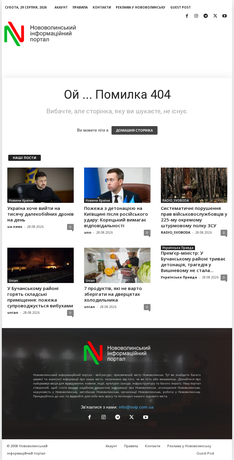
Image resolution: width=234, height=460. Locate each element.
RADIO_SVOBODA (175, 200)
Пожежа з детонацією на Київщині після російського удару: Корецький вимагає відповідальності (116, 216)
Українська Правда (177, 248)
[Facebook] (186, 16)
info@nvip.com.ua (136, 407)
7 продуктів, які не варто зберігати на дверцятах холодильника (113, 294)
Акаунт (61, 7)
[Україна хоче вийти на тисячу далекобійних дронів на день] (40, 185)
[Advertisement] (154, 34)
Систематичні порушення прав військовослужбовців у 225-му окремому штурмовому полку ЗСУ (194, 216)
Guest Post (180, 7)
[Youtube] (224, 16)
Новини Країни (21, 200)
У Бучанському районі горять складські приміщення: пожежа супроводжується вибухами (40, 297)
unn (87, 232)
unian (12, 312)
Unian (13, 280)
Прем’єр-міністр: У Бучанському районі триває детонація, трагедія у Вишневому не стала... (193, 261)
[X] (215, 16)
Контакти (102, 7)
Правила (80, 7)
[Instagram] (196, 16)
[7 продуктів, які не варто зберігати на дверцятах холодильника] (117, 265)
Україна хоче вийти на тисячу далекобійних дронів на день (40, 214)
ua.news (14, 226)
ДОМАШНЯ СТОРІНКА (134, 130)
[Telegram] (205, 16)
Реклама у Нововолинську (140, 7)
